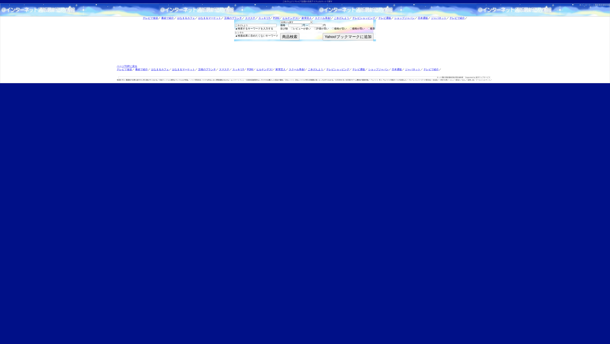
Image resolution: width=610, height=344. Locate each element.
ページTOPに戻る (127, 66)
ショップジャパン (404, 18)
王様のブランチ (233, 18)
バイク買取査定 (195, 80)
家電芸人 (307, 18)
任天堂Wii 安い (340, 80)
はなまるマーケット (209, 18)
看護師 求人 (121, 80)
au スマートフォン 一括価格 (241, 80)
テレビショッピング (363, 18)
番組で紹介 (167, 18)
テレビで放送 (150, 18)
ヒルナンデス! (290, 18)
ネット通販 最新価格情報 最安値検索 (450, 77)
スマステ (250, 18)
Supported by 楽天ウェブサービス (477, 77)
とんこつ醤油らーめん (457, 80)
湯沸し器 (471, 80)
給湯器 (435, 80)
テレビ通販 (384, 18)
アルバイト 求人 (376, 80)
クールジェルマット (483, 80)
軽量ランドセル (165, 80)
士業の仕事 (443, 80)
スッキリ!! (264, 18)
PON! (276, 18)
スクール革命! (323, 18)
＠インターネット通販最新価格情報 (594, 5)
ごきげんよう (341, 18)
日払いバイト (290, 80)
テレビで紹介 (457, 18)
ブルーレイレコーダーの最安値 (419, 80)
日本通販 (423, 18)
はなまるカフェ (186, 18)
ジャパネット (438, 18)
